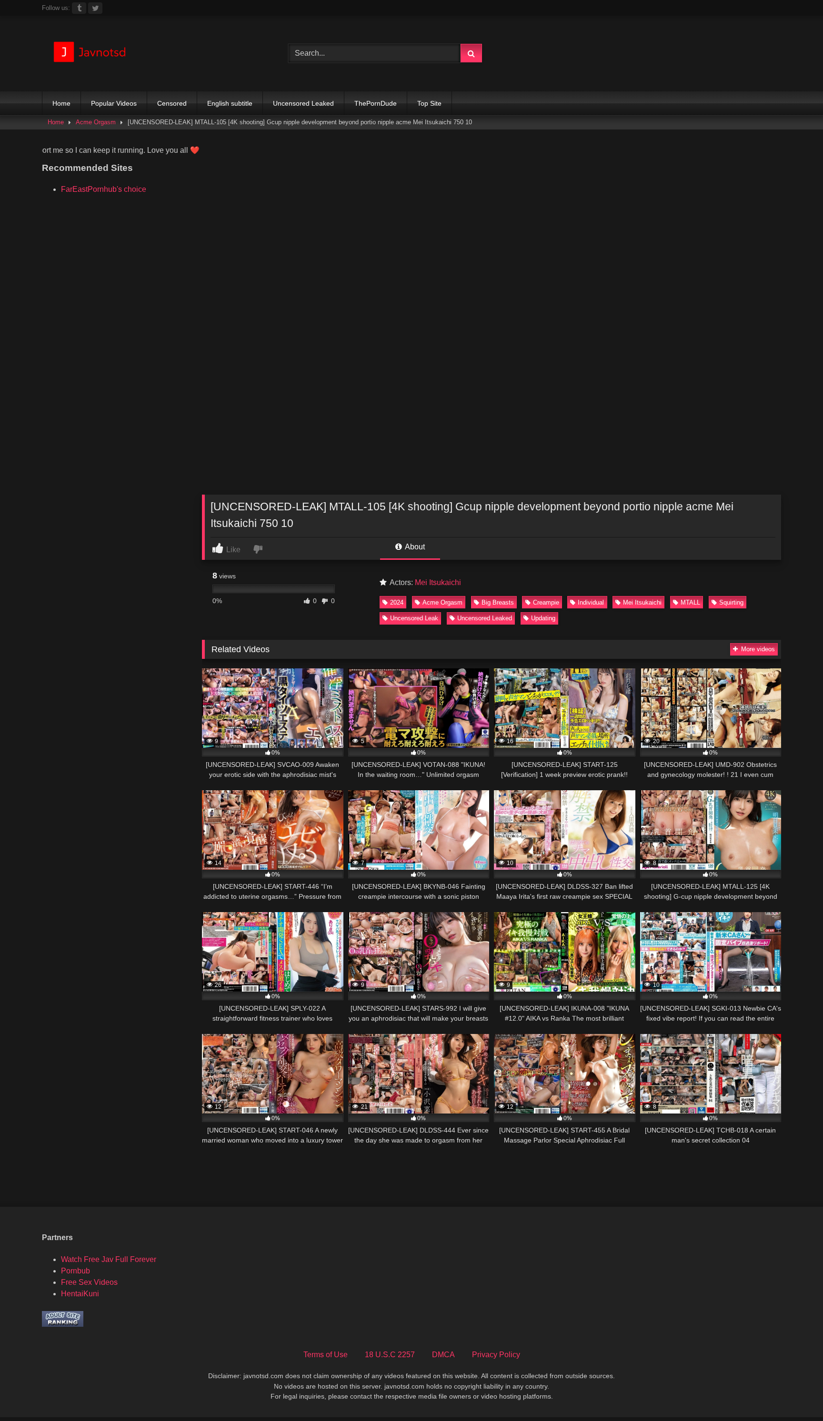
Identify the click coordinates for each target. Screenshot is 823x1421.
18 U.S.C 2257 (390, 1355)
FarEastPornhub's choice (103, 189)
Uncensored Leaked (303, 103)
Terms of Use (325, 1355)
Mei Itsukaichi (438, 582)
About (414, 547)
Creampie (546, 602)
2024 (396, 602)
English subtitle (229, 103)
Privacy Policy (496, 1355)
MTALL (690, 602)
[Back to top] (793, 1392)
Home (61, 103)
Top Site (429, 103)
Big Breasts (498, 602)
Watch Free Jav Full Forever (108, 1259)
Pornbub (75, 1271)
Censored (172, 103)
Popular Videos (114, 103)
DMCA (443, 1355)
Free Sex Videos (89, 1282)
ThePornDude (375, 103)
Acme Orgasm (96, 122)
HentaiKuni (80, 1294)
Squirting (731, 602)
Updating (543, 618)
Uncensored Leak (414, 618)
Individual (591, 602)
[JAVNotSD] (89, 53)
